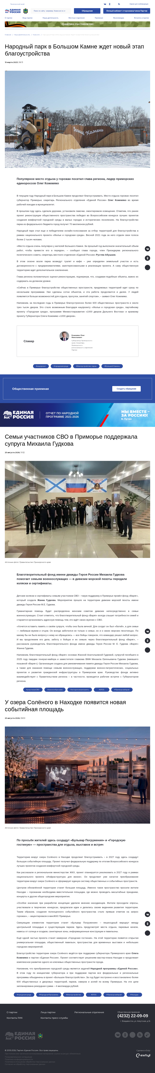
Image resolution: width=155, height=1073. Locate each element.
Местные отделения (77, 18)
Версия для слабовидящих (138, 4)
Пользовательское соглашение (18, 1057)
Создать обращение (126, 389)
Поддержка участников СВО (77, 24)
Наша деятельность (50, 18)
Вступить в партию (141, 18)
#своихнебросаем (54, 690)
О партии (8, 18)
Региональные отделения (89, 1012)
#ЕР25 (101, 690)
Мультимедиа (118, 18)
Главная (8, 35)
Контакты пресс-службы (54, 1018)
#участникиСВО (32, 690)
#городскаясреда (61, 366)
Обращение (87, 11)
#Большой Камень (112, 366)
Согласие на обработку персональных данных (25, 1064)
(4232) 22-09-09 (132, 1015)
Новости (36, 35)
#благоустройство (73, 995)
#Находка (134, 995)
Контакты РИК (15, 1018)
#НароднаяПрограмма (48, 995)
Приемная (99, 18)
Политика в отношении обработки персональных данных (30, 1062)
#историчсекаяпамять (79, 690)
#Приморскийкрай (121, 690)
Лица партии (27, 18)
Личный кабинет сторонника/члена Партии (126, 11)
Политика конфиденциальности (19, 1059)
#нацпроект (41, 366)
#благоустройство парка (86, 366)
